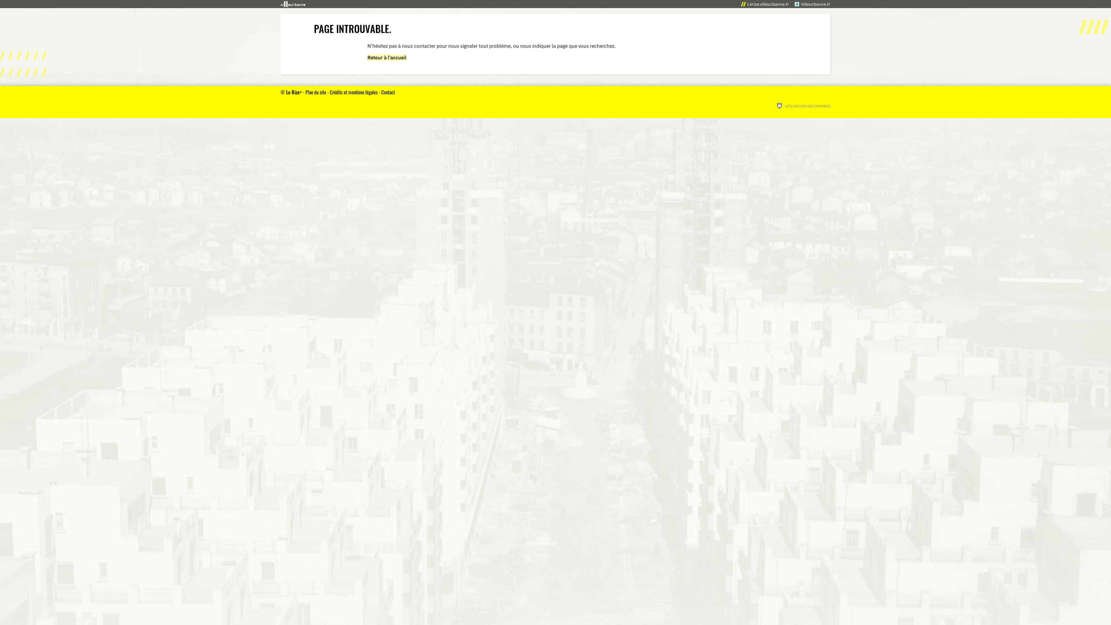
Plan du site (316, 92)
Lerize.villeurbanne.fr (768, 4)
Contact (388, 92)
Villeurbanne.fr (815, 4)
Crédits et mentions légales (354, 92)
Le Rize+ (294, 92)
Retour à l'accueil (386, 57)
